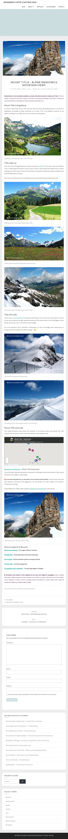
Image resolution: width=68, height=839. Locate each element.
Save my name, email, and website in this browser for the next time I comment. (32, 694)
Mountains (9, 602)
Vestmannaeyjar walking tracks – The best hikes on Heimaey (24, 721)
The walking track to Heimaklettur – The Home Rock (22, 726)
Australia (8, 797)
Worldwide (9, 600)
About (30, 6)
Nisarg (51, 835)
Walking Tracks (18, 602)
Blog (23, 6)
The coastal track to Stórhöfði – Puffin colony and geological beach (26, 750)
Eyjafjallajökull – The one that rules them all (19, 765)
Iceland (8, 809)
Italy (7, 813)
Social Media (51, 6)
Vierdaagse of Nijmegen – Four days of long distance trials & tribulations (27, 740)
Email (8, 677)
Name (8, 669)
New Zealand (9, 817)
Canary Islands (10, 801)
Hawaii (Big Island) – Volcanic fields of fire (18, 745)
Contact (61, 6)
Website (8, 686)
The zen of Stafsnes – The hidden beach (18, 760)
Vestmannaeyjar (10, 821)
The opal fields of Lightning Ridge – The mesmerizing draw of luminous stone (29, 736)
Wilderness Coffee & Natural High (19, 2)
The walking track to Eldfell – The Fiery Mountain (21, 731)
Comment (9, 642)
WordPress (38, 835)
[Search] (22, 781)
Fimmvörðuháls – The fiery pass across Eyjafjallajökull (22, 755)
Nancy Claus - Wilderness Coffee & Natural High (39, 89)
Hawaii (8, 805)
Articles (40, 6)
